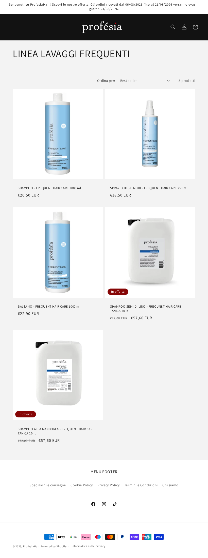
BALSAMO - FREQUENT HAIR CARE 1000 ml (49, 307)
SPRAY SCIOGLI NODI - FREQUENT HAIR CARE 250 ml (148, 188)
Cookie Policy (82, 485)
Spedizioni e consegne (47, 485)
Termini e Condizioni (141, 485)
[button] (10, 27)
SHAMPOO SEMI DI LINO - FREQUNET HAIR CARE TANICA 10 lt (145, 309)
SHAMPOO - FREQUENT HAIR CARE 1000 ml (49, 188)
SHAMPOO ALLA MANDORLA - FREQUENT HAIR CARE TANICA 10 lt (56, 431)
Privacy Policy (108, 485)
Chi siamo (170, 485)
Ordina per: (106, 80)
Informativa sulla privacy (89, 546)
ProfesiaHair (31, 546)
